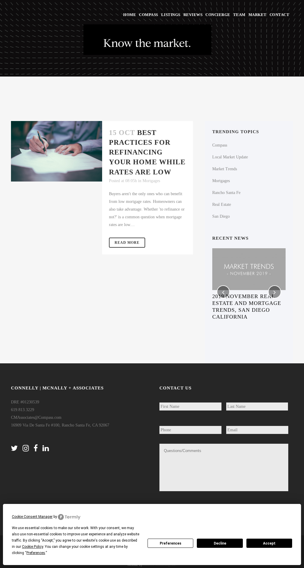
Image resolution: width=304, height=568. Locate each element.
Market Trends (224, 169)
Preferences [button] (35, 553)
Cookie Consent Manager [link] (32, 517)
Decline (220, 543)
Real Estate (221, 204)
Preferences (170, 543)
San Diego (221, 216)
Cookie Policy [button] (32, 547)
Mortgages (151, 181)
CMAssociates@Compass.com (36, 417)
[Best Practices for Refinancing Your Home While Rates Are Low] (56, 151)
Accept (269, 543)
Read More (127, 243)
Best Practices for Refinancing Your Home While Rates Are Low (147, 152)
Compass (219, 145)
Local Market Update (230, 157)
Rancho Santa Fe (226, 192)
